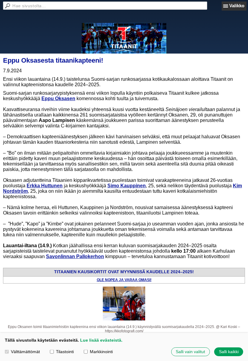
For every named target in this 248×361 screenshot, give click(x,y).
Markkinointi (101, 351)
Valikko (236, 5)
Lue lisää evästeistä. (101, 340)
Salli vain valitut (190, 351)
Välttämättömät (25, 351)
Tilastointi (65, 351)
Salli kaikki (229, 351)
